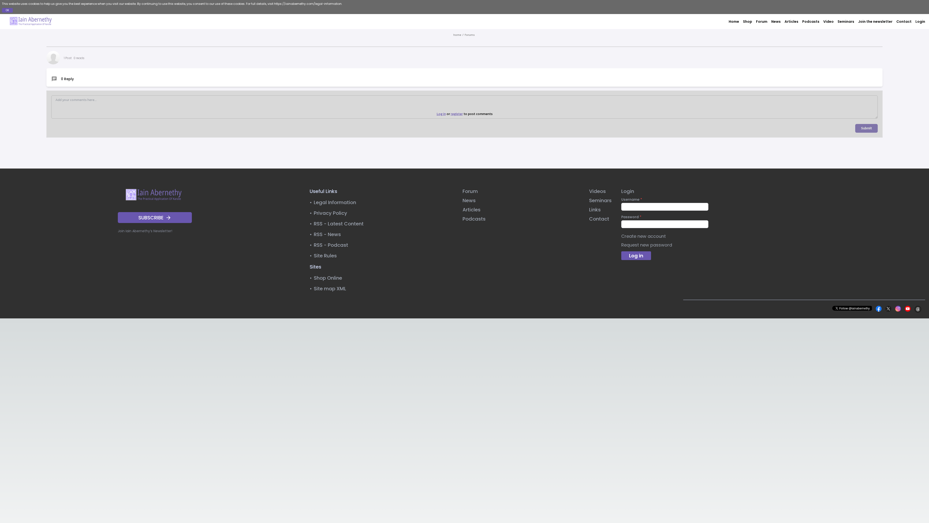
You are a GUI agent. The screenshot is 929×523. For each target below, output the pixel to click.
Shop (747, 21)
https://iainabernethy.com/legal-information (308, 4)
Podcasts (810, 21)
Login (920, 21)
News (776, 21)
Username (631, 199)
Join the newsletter (875, 21)
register (457, 114)
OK (7, 10)
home (457, 35)
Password (631, 217)
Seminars (846, 21)
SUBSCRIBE (151, 217)
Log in (441, 114)
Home (734, 21)
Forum (761, 21)
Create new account (643, 236)
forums (469, 35)
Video (828, 21)
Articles (791, 21)
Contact (904, 21)
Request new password (646, 245)
